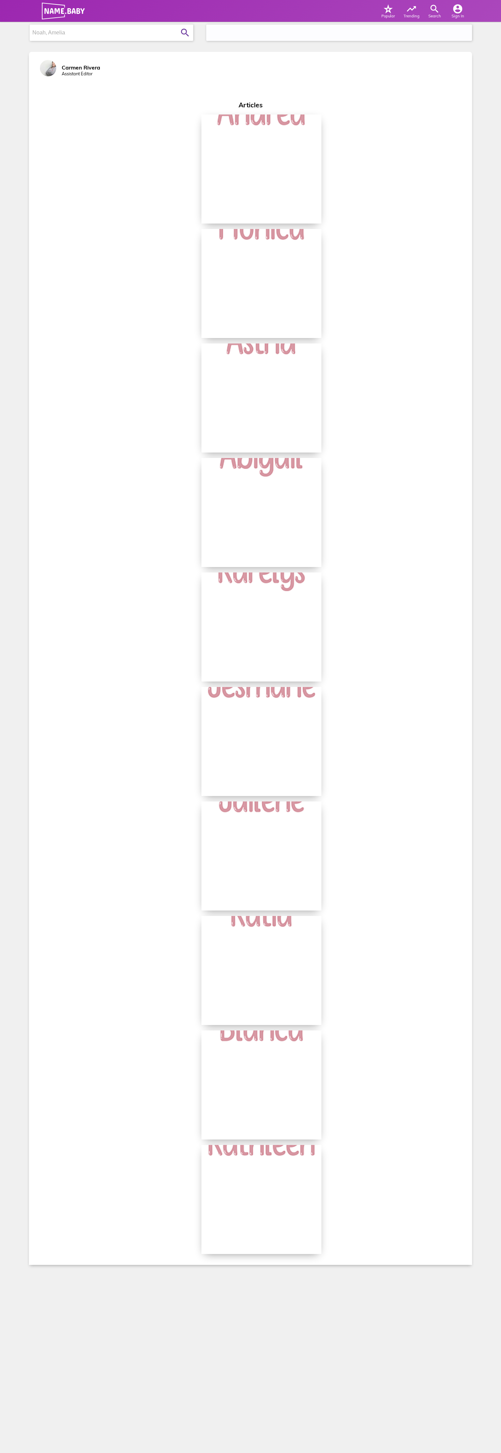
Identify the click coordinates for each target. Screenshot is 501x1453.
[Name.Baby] (61, 11)
